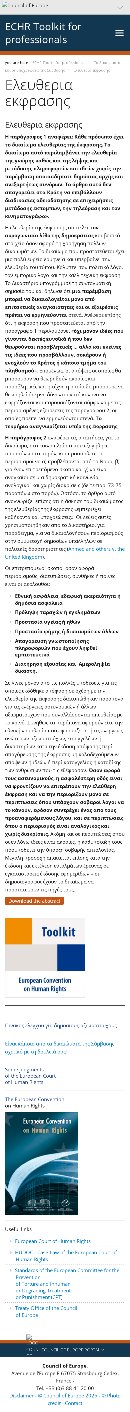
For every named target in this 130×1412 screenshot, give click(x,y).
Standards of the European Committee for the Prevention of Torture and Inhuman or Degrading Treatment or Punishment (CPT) (67, 1283)
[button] (65, 7)
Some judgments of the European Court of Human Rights (30, 1075)
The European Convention (34, 1099)
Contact (73, 1403)
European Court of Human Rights (53, 1241)
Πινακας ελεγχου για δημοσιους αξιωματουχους (61, 1025)
